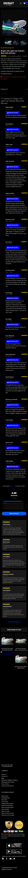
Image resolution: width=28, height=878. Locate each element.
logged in (12, 486)
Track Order (4, 802)
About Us (4, 774)
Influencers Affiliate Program (9, 780)
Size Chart (4, 800)
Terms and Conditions (7, 786)
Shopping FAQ (5, 798)
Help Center (4, 796)
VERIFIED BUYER (13, 113)
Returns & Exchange (7, 805)
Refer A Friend (5, 811)
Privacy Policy (5, 784)
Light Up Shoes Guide (7, 813)
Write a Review (14, 513)
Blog (2, 778)
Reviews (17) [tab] (4, 89)
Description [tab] (4, 93)
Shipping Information (7, 803)
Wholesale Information (7, 782)
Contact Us (4, 776)
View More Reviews (14, 622)
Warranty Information (7, 807)
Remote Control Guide (7, 815)
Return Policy (5, 809)
